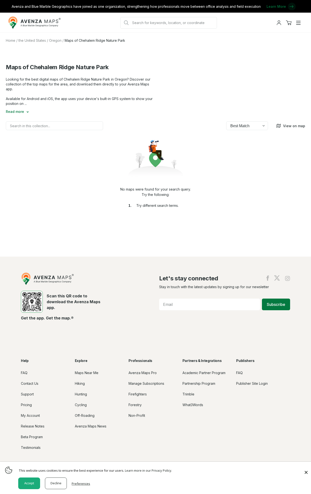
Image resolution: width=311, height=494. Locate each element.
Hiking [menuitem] (80, 383)
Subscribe (276, 304)
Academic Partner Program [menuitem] (203, 373)
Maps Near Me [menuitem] (86, 373)
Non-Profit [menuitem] (137, 415)
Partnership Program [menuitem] (198, 383)
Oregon (55, 40)
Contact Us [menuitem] (29, 383)
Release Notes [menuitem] (32, 426)
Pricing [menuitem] (26, 405)
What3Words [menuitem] (192, 405)
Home (10, 40)
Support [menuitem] (27, 394)
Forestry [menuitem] (135, 405)
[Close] (306, 470)
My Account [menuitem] (30, 415)
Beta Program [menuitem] (32, 437)
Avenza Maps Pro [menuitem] (143, 373)
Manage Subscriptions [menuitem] (146, 383)
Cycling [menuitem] (81, 405)
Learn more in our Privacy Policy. (148, 470)
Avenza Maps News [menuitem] (90, 426)
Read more (15, 111)
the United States (32, 40)
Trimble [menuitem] (188, 394)
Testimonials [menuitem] (31, 447)
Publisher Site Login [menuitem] (252, 383)
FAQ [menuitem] (24, 373)
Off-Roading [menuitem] (85, 415)
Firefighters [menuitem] (138, 394)
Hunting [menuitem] (81, 394)
